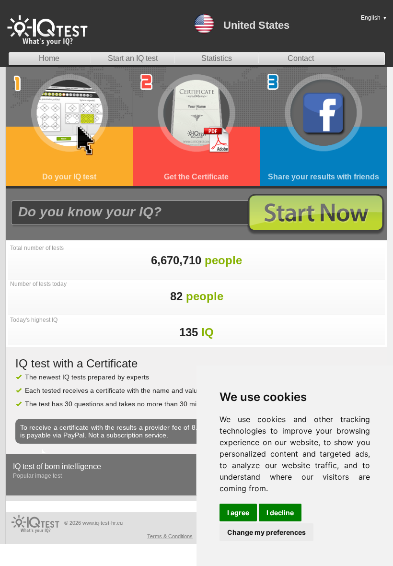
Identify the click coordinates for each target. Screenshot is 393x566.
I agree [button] (238, 512)
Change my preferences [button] (266, 532)
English (374, 17)
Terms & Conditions (170, 536)
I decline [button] (280, 512)
